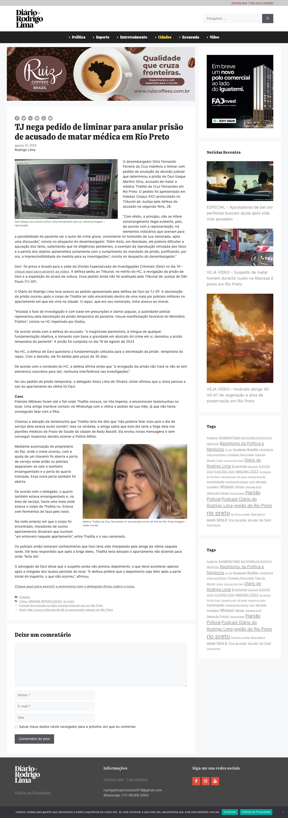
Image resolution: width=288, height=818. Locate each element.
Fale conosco (137, 779)
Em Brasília (265, 472)
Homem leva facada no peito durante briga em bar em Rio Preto (61, 605)
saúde (211, 520)
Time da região (237, 520)
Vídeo (214, 37)
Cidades (164, 37)
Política (78, 37)
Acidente (212, 437)
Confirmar (230, 811)
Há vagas (242, 476)
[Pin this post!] (37, 119)
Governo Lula (228, 476)
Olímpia (239, 486)
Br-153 (228, 449)
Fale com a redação (261, 2)
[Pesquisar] (267, 18)
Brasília (252, 449)
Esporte (102, 37)
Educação (253, 466)
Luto (252, 481)
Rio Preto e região (240, 514)
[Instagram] (206, 781)
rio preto (68, 601)
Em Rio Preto (213, 476)
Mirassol (227, 486)
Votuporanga (213, 525)
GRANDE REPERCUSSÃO (45, 601)
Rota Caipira (258, 514)
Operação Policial (218, 493)
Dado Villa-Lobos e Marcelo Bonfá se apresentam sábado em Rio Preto (66, 609)
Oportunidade (237, 493)
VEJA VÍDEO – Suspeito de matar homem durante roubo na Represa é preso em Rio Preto (240, 278)
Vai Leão (253, 520)
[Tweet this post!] (23, 119)
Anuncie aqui (239, 2)
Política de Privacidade (33, 793)
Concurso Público (216, 454)
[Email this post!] (50, 119)
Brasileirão (239, 449)
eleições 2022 (247, 471)
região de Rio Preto (253, 505)
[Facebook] (196, 781)
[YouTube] (215, 781)
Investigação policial (237, 481)
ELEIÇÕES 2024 (224, 471)
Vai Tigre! (265, 520)
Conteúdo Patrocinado (240, 454)
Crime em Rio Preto (234, 460)
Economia (190, 37)
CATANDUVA (266, 449)
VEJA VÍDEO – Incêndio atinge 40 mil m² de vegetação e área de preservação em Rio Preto (238, 395)
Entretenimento (133, 37)
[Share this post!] (17, 119)
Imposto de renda (256, 477)
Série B (221, 520)
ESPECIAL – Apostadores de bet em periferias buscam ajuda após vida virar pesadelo (240, 213)
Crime (23, 601)
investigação (216, 482)
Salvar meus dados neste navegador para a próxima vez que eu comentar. (77, 727)
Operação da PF (253, 487)
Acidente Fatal (229, 438)
